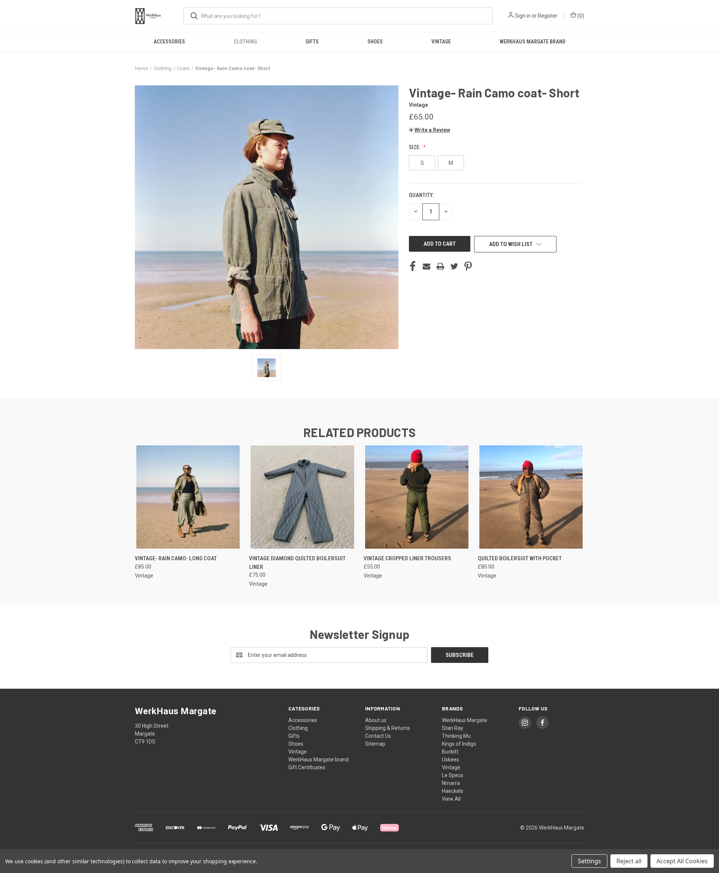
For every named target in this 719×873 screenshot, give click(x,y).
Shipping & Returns (387, 728)
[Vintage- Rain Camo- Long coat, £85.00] (188, 497)
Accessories (169, 42)
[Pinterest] (468, 266)
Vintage (441, 42)
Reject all (628, 861)
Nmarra (451, 783)
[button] (429, 130)
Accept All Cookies (682, 861)
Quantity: (421, 195)
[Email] (426, 266)
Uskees (450, 760)
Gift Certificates (306, 767)
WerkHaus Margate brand (532, 42)
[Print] (440, 266)
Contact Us (378, 736)
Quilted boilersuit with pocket (520, 558)
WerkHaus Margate (464, 720)
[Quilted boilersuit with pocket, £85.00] (531, 497)
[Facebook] (412, 266)
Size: (415, 147)
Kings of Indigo (459, 744)
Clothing (245, 42)
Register (548, 16)
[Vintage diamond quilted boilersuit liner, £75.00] (302, 497)
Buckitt (450, 752)
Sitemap (375, 744)
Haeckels (452, 791)
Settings (589, 861)
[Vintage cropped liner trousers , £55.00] (416, 497)
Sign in (523, 16)
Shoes (375, 42)
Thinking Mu (456, 736)
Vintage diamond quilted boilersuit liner (297, 562)
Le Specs (452, 775)
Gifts (312, 42)
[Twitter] (454, 266)
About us (375, 720)
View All (451, 799)
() (580, 16)
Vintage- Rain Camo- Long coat (176, 558)
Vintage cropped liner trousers (407, 558)
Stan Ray (452, 728)
